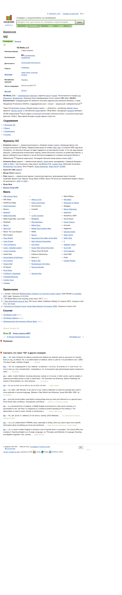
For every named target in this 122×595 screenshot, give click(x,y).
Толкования (33, 26)
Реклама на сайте (44, 446)
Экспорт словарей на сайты (11, 452)
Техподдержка (34, 446)
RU (81, 14)
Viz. (4, 357)
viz (4, 376)
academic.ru (9, 25)
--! (67, 248)
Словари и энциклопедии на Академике (36, 18)
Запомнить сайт (54, 14)
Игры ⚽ (67, 26)
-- (40, 294)
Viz (4, 415)
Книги (56, 26)
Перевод (17, 41)
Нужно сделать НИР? (22, 333)
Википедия (21, 26)
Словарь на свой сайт (71, 14)
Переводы (44, 26)
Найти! (79, 22)
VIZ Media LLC (75, 337)
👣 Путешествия (10, 448)
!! (6, 212)
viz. (4, 390)
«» (20, 321)
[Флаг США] (22, 55)
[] (35, 85)
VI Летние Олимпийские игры (18, 337)
